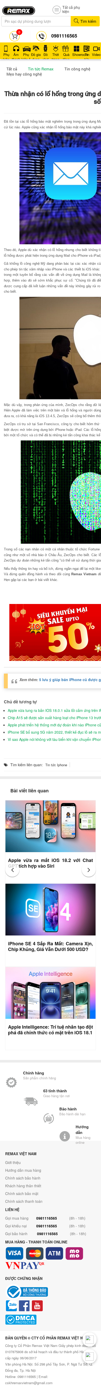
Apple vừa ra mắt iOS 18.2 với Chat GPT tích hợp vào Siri (50, 863)
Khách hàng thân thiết (23, 1185)
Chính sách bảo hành (22, 1178)
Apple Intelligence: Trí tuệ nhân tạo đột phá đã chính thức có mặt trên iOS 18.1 (50, 1029)
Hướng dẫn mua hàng (23, 1170)
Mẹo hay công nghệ (24, 74)
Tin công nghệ (77, 68)
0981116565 (46, 1218)
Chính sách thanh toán (23, 1201)
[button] (12, 869)
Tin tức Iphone (56, 764)
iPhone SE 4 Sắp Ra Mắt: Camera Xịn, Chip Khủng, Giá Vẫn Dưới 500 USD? (50, 946)
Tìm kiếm (87, 21)
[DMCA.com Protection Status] (50, 1320)
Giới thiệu (13, 1162)
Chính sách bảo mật (21, 1193)
